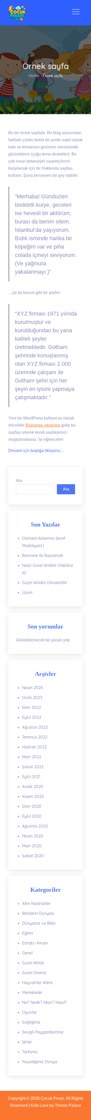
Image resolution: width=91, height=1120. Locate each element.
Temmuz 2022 (34, 737)
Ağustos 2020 (35, 826)
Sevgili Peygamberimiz (42, 1032)
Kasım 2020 (33, 796)
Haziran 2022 (34, 746)
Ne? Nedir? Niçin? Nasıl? (44, 1002)
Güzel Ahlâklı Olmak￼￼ (44, 582)
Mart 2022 (31, 756)
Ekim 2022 (31, 707)
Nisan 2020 (32, 835)
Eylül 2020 (31, 816)
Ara (19, 480)
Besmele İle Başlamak (42, 555)
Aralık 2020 (32, 786)
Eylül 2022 (31, 717)
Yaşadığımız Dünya (39, 1061)
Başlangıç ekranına (43, 425)
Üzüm (27, 592)
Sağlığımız (31, 1022)
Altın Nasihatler (36, 903)
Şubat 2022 (32, 766)
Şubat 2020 (33, 855)
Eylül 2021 (31, 776)
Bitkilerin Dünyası (38, 913)
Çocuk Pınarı (52, 1098)
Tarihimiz (30, 1051)
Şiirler (27, 1041)
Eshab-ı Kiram (35, 943)
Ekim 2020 (31, 806)
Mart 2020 (31, 845)
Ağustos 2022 (35, 727)
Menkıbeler (32, 992)
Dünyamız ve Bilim (39, 923)
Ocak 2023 (32, 697)
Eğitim (27, 933)
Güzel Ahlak (33, 962)
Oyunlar (29, 1012)
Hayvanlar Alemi (37, 982)
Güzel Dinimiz (34, 972)
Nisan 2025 (32, 687)
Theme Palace (68, 1105)
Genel (27, 952)
